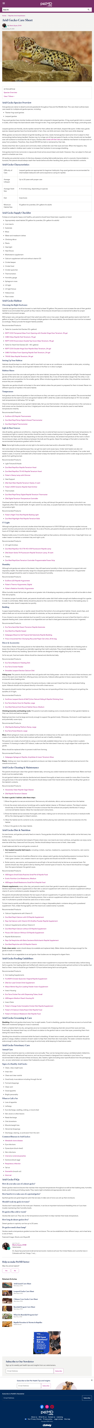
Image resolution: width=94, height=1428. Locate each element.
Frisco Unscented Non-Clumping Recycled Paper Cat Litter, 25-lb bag (31, 639)
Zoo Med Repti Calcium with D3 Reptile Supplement (24, 917)
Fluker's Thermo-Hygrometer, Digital (18, 584)
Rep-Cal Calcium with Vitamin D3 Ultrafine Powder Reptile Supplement (31, 921)
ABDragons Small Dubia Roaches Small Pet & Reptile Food (26, 875)
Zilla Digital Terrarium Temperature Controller (21, 498)
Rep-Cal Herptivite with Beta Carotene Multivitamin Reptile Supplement (32, 940)
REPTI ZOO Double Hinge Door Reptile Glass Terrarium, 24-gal (28, 349)
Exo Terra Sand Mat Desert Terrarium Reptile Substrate (25, 627)
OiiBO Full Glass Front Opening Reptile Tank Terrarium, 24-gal (27, 352)
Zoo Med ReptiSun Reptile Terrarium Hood (20, 467)
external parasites (19, 1156)
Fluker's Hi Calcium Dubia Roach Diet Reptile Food (23, 1010)
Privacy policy (47, 1419)
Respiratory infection (13, 1164)
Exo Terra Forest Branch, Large (16, 731)
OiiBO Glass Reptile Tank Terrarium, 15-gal (20, 337)
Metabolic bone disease (14, 1141)
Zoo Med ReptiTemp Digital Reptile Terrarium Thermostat (26, 494)
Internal (8, 1156)
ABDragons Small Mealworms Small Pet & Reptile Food (25, 882)
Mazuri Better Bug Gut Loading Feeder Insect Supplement (26, 987)
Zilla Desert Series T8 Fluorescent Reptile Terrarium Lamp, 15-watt (29, 553)
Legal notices (58, 1419)
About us (34, 1417)
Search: (6, 10)
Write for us (43, 1417)
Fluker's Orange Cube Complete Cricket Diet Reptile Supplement (29, 1006)
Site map (67, 1419)
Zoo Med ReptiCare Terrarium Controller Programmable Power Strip (30, 560)
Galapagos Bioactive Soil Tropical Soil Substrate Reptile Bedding (28, 635)
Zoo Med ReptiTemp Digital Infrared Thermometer (23, 420)
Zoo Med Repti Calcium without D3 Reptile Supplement (25, 929)
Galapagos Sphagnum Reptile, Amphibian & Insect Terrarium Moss (29, 757)
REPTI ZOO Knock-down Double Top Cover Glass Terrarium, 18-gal (29, 341)
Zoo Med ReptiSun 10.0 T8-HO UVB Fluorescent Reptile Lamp (28, 549)
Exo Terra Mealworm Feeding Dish (17, 663)
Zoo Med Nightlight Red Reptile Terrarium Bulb (22, 518)
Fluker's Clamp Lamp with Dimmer (17, 475)
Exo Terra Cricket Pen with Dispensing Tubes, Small (23, 994)
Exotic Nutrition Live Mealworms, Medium (20, 878)
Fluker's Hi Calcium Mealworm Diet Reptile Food (23, 1014)
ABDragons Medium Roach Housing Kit (19, 998)
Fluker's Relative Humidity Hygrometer (19, 588)
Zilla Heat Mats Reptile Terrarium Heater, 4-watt (22, 483)
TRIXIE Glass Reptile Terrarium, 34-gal (19, 356)
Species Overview (10, 92)
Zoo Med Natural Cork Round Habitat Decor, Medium (24, 707)
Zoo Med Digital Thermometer (16, 424)
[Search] (88, 10)
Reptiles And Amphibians (16, 16)
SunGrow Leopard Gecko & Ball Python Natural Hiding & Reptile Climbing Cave (34, 699)
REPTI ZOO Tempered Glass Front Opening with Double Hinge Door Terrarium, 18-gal (36, 333)
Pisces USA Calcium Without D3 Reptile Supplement (24, 933)
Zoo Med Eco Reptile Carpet (15, 631)
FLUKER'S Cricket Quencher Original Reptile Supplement (26, 979)
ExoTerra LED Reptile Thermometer (18, 416)
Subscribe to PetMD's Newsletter (13, 1394)
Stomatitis (9, 1171)
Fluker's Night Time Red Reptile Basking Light (22, 515)
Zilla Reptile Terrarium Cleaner (16, 794)
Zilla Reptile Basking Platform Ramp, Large (20, 727)
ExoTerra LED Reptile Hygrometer (17, 581)
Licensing (60, 1417)
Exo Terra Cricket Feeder (14, 667)
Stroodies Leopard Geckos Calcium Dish (20, 670)
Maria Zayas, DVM (15, 25)
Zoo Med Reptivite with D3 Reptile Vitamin (21, 944)
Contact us (51, 1417)
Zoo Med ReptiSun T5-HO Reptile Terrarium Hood (23, 471)
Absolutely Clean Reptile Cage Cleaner (19, 790)
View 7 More (9, 96)
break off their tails (53, 139)
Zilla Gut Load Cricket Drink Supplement (20, 983)
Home (4, 16)
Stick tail (8, 1175)
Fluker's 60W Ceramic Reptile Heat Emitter (21, 487)
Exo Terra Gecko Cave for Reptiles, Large (20, 703)
